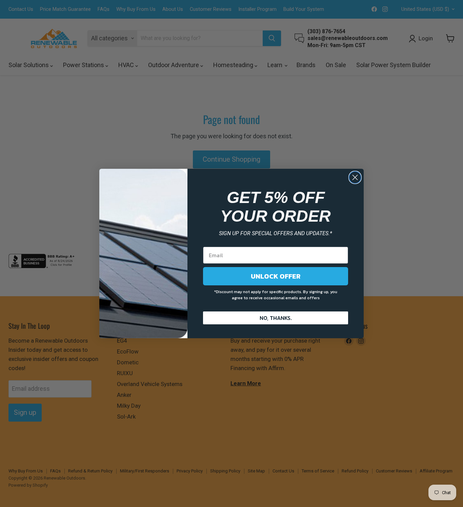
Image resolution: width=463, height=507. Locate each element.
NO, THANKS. (276, 318)
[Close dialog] (355, 177)
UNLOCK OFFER (276, 276)
